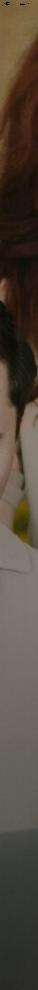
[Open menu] (34, 4)
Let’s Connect (25, 3)
